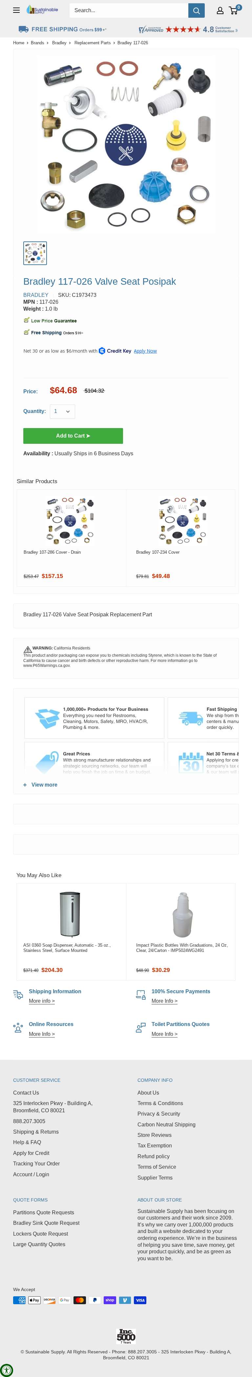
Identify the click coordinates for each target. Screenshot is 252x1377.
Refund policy (153, 1156)
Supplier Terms (155, 1178)
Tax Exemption (154, 1145)
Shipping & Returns (36, 1132)
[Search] (196, 10)
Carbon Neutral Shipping (166, 1124)
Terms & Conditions (160, 1103)
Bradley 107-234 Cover (157, 552)
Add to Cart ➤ (73, 436)
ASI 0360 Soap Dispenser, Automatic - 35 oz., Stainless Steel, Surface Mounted (67, 948)
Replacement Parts (92, 42)
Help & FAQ (27, 1142)
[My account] (220, 10)
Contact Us (26, 1093)
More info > (42, 1001)
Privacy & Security (158, 1114)
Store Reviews (154, 1135)
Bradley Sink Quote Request (46, 1223)
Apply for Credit (31, 1153)
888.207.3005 (29, 1121)
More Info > (165, 1001)
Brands (37, 42)
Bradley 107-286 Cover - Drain (52, 552)
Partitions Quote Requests (43, 1212)
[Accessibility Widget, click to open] (6, 1370)
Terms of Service (156, 1167)
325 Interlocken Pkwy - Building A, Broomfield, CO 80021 (53, 1106)
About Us (148, 1093)
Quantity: (34, 411)
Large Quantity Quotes (39, 1244)
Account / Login (31, 1174)
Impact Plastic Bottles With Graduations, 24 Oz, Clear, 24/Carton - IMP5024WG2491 (182, 948)
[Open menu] (16, 10)
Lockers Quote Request (40, 1234)
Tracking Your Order (36, 1163)
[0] (233, 10)
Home (18, 42)
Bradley (59, 42)
